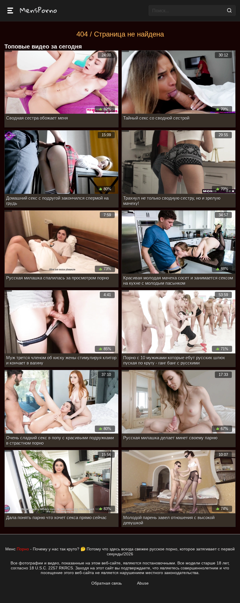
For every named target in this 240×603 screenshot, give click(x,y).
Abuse (143, 583)
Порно (23, 549)
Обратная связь (106, 583)
